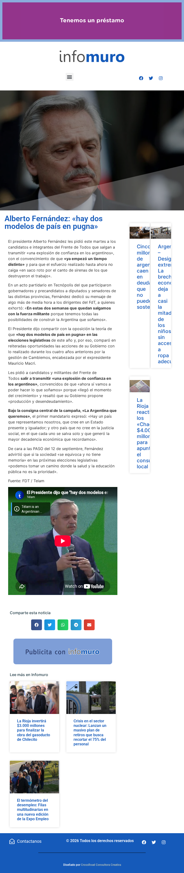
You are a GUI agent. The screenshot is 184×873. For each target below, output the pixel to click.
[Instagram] (160, 78)
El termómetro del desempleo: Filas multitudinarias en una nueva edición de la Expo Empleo (33, 809)
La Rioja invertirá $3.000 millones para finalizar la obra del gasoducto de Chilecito (33, 730)
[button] (70, 77)
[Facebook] (141, 78)
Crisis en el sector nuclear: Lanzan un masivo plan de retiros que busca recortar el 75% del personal (90, 732)
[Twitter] (151, 78)
